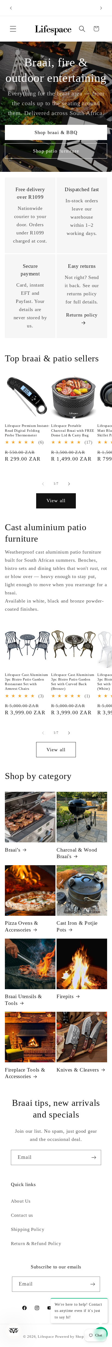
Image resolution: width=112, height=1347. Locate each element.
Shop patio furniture (56, 151)
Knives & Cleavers (78, 1070)
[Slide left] (43, 484)
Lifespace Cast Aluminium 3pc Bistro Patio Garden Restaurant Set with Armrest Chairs (26, 682)
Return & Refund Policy (36, 1243)
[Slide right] (69, 484)
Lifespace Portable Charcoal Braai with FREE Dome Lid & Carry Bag (72, 430)
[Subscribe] (93, 1157)
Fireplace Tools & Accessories (25, 1073)
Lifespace (46, 1336)
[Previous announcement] (11, 8)
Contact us (22, 1215)
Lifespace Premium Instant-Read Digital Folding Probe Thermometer (27, 430)
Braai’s (12, 850)
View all (56, 500)
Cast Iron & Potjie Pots (77, 926)
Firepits (65, 996)
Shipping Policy (28, 1229)
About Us (21, 1201)
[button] (13, 28)
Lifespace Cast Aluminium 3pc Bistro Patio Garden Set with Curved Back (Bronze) (72, 682)
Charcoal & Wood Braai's (77, 853)
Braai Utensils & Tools (23, 1000)
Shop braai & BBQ (56, 132)
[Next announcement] (101, 8)
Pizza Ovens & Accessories (21, 926)
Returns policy (82, 315)
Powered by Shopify (72, 1336)
